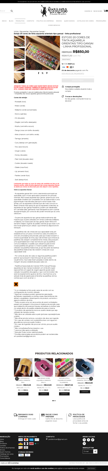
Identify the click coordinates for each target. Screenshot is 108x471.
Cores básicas (54, 25)
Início (4, 21)
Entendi (91, 468)
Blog (11, 21)
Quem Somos (69, 21)
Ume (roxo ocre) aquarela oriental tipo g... (43, 380)
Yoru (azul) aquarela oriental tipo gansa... (85, 379)
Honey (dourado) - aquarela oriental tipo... (23, 380)
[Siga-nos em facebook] (88, 439)
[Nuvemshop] (10, 463)
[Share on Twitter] (43, 73)
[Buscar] (11, 11)
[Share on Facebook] (38, 73)
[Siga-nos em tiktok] (92, 439)
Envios (59, 21)
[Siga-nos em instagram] (84, 439)
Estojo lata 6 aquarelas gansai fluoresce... (64, 380)
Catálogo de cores (85, 21)
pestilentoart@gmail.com (58, 439)
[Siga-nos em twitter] (84, 443)
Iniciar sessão (97, 11)
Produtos (20, 21)
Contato (30, 21)
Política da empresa (45, 21)
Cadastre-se (88, 11)
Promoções (101, 21)
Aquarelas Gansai (37, 32)
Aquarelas (24, 32)
